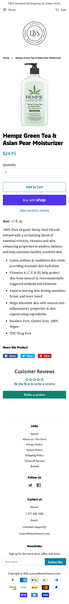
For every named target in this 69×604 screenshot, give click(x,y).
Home (6, 57)
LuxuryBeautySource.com (45, 573)
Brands (34, 466)
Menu (11, 10)
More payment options (34, 210)
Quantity (9, 165)
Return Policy (35, 450)
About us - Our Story (35, 439)
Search (34, 434)
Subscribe (55, 562)
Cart (63, 9)
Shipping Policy (34, 455)
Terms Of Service (34, 461)
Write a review (34, 395)
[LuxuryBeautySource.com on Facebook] (38, 486)
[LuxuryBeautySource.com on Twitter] (30, 486)
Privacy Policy (34, 444)
